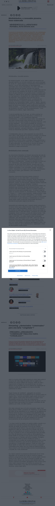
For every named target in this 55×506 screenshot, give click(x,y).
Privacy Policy (35, 275)
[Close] (50, 230)
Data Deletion (20, 275)
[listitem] (27, 248)
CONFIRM (17, 270)
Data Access (27, 275)
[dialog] (27, 253)
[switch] (44, 251)
